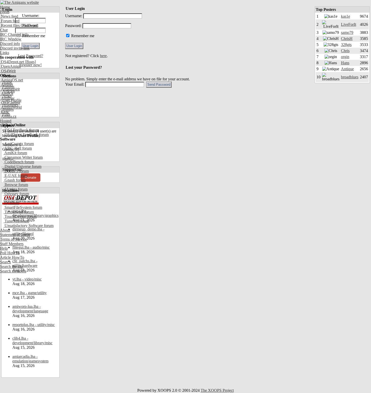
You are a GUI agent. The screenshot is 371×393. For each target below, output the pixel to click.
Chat (4, 30)
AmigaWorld (11, 107)
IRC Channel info (14, 34)
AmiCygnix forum (19, 144)
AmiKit (6, 93)
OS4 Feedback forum (21, 130)
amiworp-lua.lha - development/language (30, 308)
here (103, 56)
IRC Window (10, 39)
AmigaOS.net (11, 80)
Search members (13, 271)
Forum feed (9, 21)
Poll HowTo (10, 253)
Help (4, 248)
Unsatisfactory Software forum (29, 225)
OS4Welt (8, 71)
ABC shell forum (18, 148)
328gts (346, 44)
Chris (345, 51)
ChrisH (347, 38)
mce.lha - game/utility (29, 293)
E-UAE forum (16, 175)
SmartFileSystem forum (23, 207)
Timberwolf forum (19, 212)
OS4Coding (10, 103)
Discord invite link (15, 48)
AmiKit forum (15, 153)
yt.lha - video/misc (27, 279)
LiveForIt (348, 24)
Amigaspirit (10, 89)
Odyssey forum (16, 194)
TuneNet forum (16, 221)
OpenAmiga (10, 66)
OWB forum (14, 198)
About (5, 230)
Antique (347, 69)
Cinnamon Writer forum (23, 157)
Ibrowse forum (16, 184)
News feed (9, 16)
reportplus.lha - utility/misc (33, 324)
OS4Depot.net (12, 62)
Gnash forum (14, 180)
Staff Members (11, 244)
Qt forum (11, 203)
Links (4, 53)
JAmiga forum (16, 189)
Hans (345, 63)
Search (5, 262)
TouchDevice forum (20, 216)
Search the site (11, 266)
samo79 (347, 32)
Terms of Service (13, 239)
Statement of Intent (15, 235)
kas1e (345, 16)
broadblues (349, 77)
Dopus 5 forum (16, 171)
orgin (345, 57)
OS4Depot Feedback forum (26, 134)
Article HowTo (12, 257)
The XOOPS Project (217, 390)
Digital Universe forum (22, 166)
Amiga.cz (8, 116)
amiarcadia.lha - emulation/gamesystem (30, 358)
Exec (4, 112)
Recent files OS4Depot (19, 25)
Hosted (5, 121)
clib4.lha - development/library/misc (32, 340)
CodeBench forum (19, 162)
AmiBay (7, 98)
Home (5, 7)
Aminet (6, 84)
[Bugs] (30, 62)
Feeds (4, 12)
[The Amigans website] (19, 2)
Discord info (10, 43)
